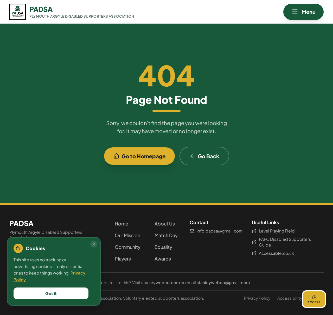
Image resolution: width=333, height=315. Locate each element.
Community (127, 247)
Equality (163, 247)
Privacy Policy (257, 298)
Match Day (166, 235)
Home (121, 224)
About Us (165, 224)
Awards (163, 259)
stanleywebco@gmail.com (223, 282)
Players (123, 259)
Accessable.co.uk (276, 253)
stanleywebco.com (160, 282)
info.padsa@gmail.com (219, 230)
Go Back (208, 156)
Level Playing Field (277, 230)
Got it (51, 293)
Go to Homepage (143, 156)
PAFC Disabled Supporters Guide (285, 242)
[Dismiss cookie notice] (93, 244)
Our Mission (127, 235)
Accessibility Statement (300, 298)
